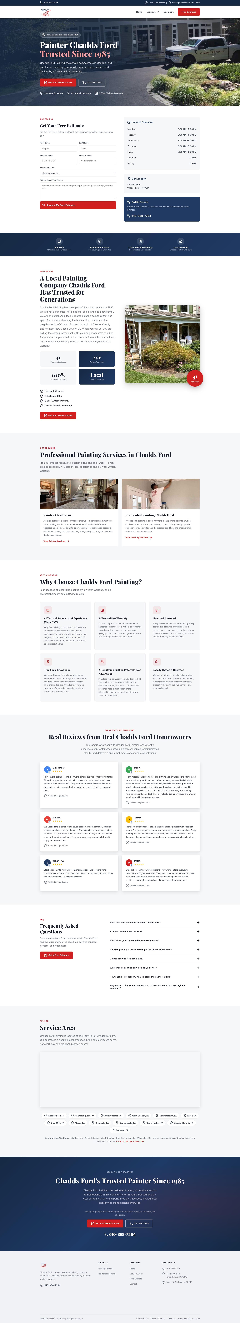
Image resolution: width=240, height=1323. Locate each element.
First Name (45, 143)
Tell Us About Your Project (51, 180)
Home (139, 12)
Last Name (84, 143)
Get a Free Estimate (58, 955)
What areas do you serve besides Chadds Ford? (135, 922)
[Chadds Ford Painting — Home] (45, 12)
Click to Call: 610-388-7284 (130, 1141)
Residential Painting (106, 1274)
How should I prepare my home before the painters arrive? (141, 976)
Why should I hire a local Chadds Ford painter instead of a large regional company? (147, 986)
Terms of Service (158, 1319)
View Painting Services (136, 537)
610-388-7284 (51, 3)
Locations (169, 12)
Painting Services (105, 1269)
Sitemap (171, 1319)
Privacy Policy (142, 1319)
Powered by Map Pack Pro (188, 1319)
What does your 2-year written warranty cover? (134, 940)
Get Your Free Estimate (60, 82)
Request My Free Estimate (61, 205)
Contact (133, 1284)
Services (151, 12)
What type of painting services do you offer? (133, 967)
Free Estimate (189, 12)
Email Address (85, 155)
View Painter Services (54, 541)
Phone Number (46, 155)
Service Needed (47, 167)
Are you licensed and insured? (126, 931)
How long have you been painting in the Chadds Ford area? (141, 949)
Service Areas (136, 1274)
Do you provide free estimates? (126, 958)
